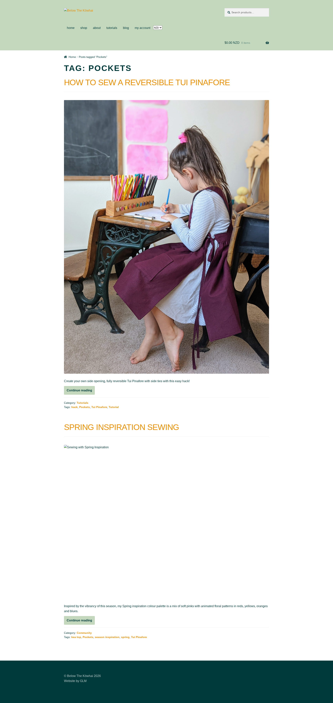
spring (125, 637)
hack (74, 407)
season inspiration (107, 637)
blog (126, 28)
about (97, 28)
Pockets (84, 407)
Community (84, 632)
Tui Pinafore (99, 407)
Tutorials (82, 402)
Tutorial (114, 407)
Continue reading (81, 392)
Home (72, 56)
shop (83, 28)
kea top (76, 637)
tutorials (111, 28)
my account (142, 28)
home (71, 28)
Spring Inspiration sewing (121, 427)
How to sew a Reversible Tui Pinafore (147, 82)
